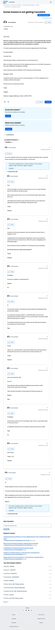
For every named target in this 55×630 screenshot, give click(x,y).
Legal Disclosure (41, 618)
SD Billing (6, 29)
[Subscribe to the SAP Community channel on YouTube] (28, 610)
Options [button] (50, 15)
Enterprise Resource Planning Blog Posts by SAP (16, 540)
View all (5, 602)
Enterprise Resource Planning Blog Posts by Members (18, 545)
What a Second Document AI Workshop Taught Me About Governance (20, 543)
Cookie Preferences (13, 626)
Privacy (13, 614)
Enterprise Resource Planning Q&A (13, 549)
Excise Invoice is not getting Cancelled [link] (12, 6)
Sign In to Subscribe (44, 15)
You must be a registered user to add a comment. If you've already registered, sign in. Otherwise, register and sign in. (25, 164)
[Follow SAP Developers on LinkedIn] (31, 610)
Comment (48, 102)
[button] (45, 22)
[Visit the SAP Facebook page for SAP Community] (23, 610)
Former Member (12, 22)
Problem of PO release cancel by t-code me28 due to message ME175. (21, 552)
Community (12, 2)
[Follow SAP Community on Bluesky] (26, 610)
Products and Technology (16, 5)
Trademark (13, 622)
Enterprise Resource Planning (28, 5)
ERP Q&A (37, 5)
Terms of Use (41, 614)
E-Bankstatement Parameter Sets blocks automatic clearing (18, 548)
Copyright (13, 618)
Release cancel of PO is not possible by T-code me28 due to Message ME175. (23, 557)
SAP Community (6, 5)
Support (41, 622)
